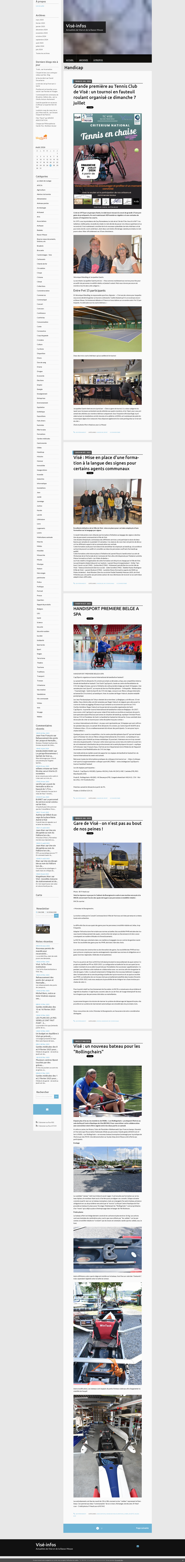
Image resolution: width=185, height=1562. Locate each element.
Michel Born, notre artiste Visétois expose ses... (46, 996)
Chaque (38, 123)
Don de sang (41, 362)
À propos (98, 60)
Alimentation (41, 199)
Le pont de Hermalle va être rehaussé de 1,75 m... (45, 786)
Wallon (39, 717)
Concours (40, 309)
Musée (39, 560)
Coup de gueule (42, 335)
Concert (40, 304)
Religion (40, 609)
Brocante (40, 250)
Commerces (41, 295)
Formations (41, 434)
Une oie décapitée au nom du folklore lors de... (46, 832)
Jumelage (40, 501)
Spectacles (41, 645)
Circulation (41, 268)
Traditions (41, 672)
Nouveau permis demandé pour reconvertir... (45, 951)
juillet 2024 (40, 46)
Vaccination (41, 690)
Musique (40, 564)
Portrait (40, 591)
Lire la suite (40, 6)
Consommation (42, 322)
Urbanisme (41, 685)
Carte (39, 895)
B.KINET (39, 799)
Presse (39, 595)
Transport (40, 676)
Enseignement (42, 394)
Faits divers (41, 421)
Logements (41, 528)
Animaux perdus (43, 203)
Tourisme (40, 667)
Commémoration (43, 291)
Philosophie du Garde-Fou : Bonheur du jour (46, 124)
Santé (39, 618)
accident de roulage (44, 181)
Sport (39, 649)
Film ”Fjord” (40, 118)
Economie (40, 376)
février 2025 (40, 23)
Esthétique (41, 412)
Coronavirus (41, 331)
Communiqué (42, 300)
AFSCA (39, 185)
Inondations (41, 488)
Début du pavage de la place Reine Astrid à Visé (46, 817)
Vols (38, 708)
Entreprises (41, 398)
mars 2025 (40, 20)
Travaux (40, 681)
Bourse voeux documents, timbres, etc (46, 240)
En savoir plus (119, 1560)
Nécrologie (41, 573)
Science (40, 622)
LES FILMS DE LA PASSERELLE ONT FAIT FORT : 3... (46, 1020)
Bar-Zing (46, 75)
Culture (39, 344)
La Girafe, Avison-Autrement (46, 98)
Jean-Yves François (44, 735)
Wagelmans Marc (43, 876)
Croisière (40, 340)
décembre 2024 (42, 30)
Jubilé (39, 497)
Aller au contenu (7, 2)
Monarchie (41, 555)
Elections (40, 380)
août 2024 (39, 43)
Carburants (41, 259)
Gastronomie (42, 443)
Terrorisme (41, 658)
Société (39, 636)
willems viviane (42, 768)
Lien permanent (80, 432)
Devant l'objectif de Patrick (46, 113)
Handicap (40, 452)
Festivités (40, 425)
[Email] (47, 1109)
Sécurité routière (43, 631)
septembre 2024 (42, 40)
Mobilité (40, 551)
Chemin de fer (42, 264)
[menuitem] (69, 58)
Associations (41, 221)
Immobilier (41, 465)
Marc (38, 861)
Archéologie (41, 208)
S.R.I (38, 613)
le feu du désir (41, 78)
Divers (39, 358)
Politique (40, 587)
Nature (39, 569)
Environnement (42, 403)
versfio (39, 784)
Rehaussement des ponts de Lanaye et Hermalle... (45, 980)
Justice (39, 506)
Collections (41, 286)
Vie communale (42, 698)
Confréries (41, 318)
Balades (40, 230)
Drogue (40, 371)
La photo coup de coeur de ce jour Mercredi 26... (46, 111)
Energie (40, 389)
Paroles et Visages (50, 91)
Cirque (39, 273)
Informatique (42, 483)
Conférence (41, 313)
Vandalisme (41, 694)
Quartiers (40, 600)
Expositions (41, 416)
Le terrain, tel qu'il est (43, 84)
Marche (40, 542)
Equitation (41, 407)
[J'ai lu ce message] (183, 1560)
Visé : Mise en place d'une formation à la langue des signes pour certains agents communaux (106, 463)
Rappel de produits (44, 604)
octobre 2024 (41, 36)
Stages (39, 654)
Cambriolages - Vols (44, 255)
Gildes (39, 448)
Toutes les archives (43, 53)
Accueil (70, 60)
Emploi (39, 385)
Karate (39, 510)
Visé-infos (76, 25)
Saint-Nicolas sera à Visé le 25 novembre (47, 771)
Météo (39, 546)
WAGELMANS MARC (45, 751)
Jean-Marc (40, 830)
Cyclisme (40, 349)
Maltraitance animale (45, 537)
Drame (39, 367)
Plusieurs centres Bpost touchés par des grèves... (47, 1062)
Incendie (40, 474)
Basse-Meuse (42, 235)
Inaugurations (42, 470)
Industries (40, 479)
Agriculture (41, 190)
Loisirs (39, 533)
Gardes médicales (43, 439)
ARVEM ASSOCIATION (45, 119)
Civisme (40, 277)
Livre (39, 524)
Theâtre (40, 663)
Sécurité (40, 627)
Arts (38, 217)
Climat (39, 282)
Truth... (38, 69)
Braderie (40, 246)
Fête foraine (41, 430)
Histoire (40, 456)
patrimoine (41, 578)
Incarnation (48, 69)
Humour (40, 461)
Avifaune (40, 226)
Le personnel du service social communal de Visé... (47, 802)
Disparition (41, 353)
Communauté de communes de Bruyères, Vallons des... (47, 96)
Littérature (41, 519)
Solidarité (40, 640)
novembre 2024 (42, 33)
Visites (39, 703)
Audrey (39, 815)
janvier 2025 (40, 26)
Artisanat (40, 212)
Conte (39, 326)
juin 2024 (39, 49)
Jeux (38, 492)
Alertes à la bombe (44, 194)
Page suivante (142, 1528)
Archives (83, 60)
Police (39, 582)
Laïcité (39, 515)
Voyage (40, 712)
